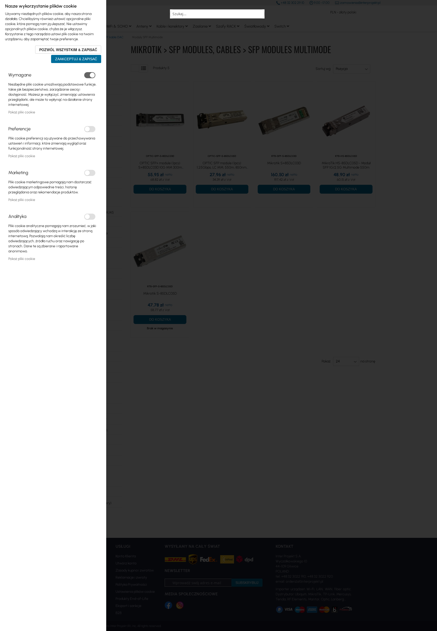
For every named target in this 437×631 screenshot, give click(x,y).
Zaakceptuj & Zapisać (76, 59)
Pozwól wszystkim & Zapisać (68, 49)
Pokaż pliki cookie (21, 112)
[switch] (89, 75)
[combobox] (217, 13)
